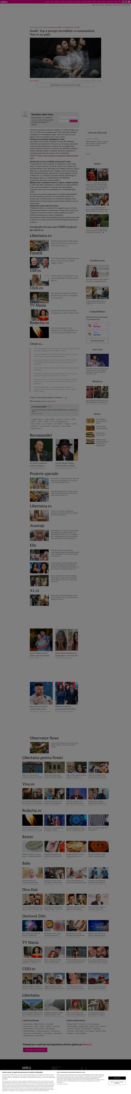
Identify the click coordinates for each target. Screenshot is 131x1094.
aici (39, 1086)
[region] (65, 1082)
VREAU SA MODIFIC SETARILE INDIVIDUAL (117, 1083)
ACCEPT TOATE (117, 1078)
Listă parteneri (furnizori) (62, 1084)
